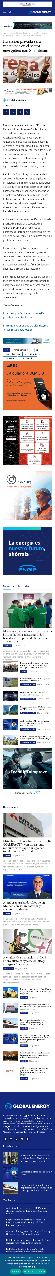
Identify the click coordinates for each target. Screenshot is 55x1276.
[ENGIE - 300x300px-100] (27, 574)
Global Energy (18, 100)
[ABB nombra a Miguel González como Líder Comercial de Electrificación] (10, 724)
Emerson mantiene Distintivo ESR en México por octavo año (35, 708)
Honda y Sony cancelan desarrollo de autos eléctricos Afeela (35, 693)
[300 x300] (27, 464)
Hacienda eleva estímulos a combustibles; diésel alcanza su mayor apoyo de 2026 (35, 1158)
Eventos (23, 671)
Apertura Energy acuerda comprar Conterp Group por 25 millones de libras (28, 1232)
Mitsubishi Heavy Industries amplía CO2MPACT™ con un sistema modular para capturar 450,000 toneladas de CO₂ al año (27, 846)
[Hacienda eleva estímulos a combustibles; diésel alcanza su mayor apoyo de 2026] (10, 1158)
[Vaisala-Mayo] (27, 408)
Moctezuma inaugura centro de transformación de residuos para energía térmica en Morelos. (34, 665)
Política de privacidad (34, 1271)
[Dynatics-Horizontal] (27, 97)
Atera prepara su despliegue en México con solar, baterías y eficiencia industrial (24, 905)
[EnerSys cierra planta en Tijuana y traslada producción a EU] (10, 682)
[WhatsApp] (27, 112)
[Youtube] (27, 1139)
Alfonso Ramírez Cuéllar (22, 350)
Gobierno (26, 33)
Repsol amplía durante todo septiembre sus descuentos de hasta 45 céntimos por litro (33, 1022)
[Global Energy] (5, 100)
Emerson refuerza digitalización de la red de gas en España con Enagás (35, 737)
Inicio (5, 33)
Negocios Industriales (28, 684)
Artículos (7, 856)
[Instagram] (11, 1139)
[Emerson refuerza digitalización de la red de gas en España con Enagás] (10, 740)
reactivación (10, 358)
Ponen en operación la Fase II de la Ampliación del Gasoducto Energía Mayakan (35, 991)
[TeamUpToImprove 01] (27, 798)
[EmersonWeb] (27, 31)
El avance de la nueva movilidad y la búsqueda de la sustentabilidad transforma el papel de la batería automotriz (27, 636)
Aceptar (15, 1271)
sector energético (27, 358)
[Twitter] (13, 112)
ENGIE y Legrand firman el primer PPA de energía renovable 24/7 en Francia (28, 1241)
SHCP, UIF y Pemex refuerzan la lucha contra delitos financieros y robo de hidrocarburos (35, 1054)
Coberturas (7, 646)
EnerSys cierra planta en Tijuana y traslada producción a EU (35, 679)
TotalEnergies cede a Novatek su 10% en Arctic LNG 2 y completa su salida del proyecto (35, 1006)
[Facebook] (6, 112)
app (38, 350)
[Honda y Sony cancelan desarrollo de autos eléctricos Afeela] (10, 696)
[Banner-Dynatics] (27, 519)
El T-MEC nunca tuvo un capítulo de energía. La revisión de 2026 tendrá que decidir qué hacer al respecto (35, 1038)
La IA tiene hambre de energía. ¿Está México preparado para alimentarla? (25, 1250)
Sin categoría (8, 968)
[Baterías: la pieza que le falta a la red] (10, 1173)
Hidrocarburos (15, 33)
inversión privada (32, 354)
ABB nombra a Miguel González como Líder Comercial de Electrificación (34, 723)
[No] (51, 1264)
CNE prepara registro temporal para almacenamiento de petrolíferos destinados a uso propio (34, 1071)
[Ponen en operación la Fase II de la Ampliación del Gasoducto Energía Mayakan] (10, 992)
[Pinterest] (20, 112)
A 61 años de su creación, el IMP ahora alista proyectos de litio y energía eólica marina (24, 960)
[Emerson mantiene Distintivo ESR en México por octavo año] (10, 710)
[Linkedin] (16, 1139)
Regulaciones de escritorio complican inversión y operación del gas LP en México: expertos (25, 1222)
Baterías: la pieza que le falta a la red (36, 1173)
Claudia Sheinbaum (13, 354)
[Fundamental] (27, 4)
